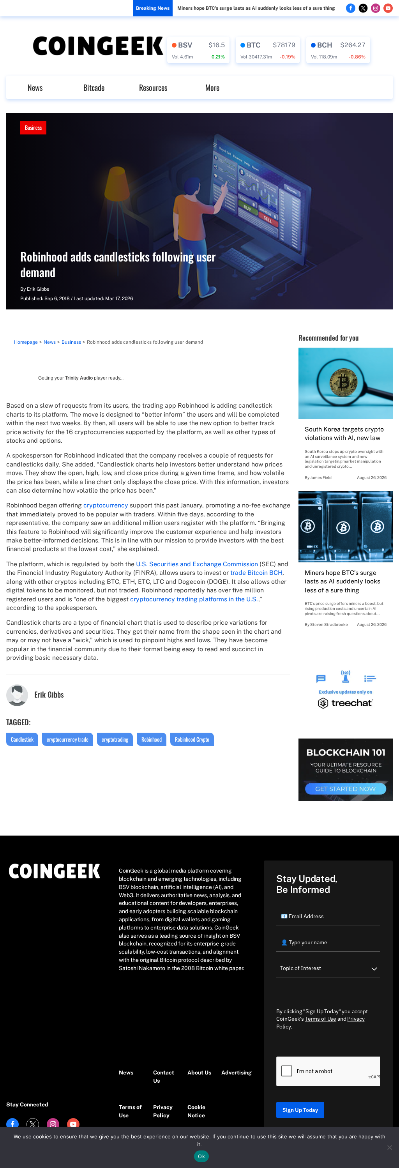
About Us (199, 1072)
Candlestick (22, 739)
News (35, 87)
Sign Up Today (300, 1109)
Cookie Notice (196, 1111)
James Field (321, 477)
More (212, 87)
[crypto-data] (198, 50)
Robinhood (151, 739)
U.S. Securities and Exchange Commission (197, 564)
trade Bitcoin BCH (256, 572)
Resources (153, 87)
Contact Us (163, 1076)
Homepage (26, 342)
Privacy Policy (163, 1111)
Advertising (234, 1072)
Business (33, 127)
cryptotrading (115, 739)
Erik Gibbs (38, 289)
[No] (389, 1147)
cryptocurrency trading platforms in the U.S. (194, 599)
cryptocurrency (105, 505)
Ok (201, 1156)
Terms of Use (130, 1111)
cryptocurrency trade (67, 739)
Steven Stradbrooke (329, 624)
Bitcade (93, 87)
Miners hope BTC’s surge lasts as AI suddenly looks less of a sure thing (256, 8)
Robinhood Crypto (192, 739)
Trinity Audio (79, 378)
